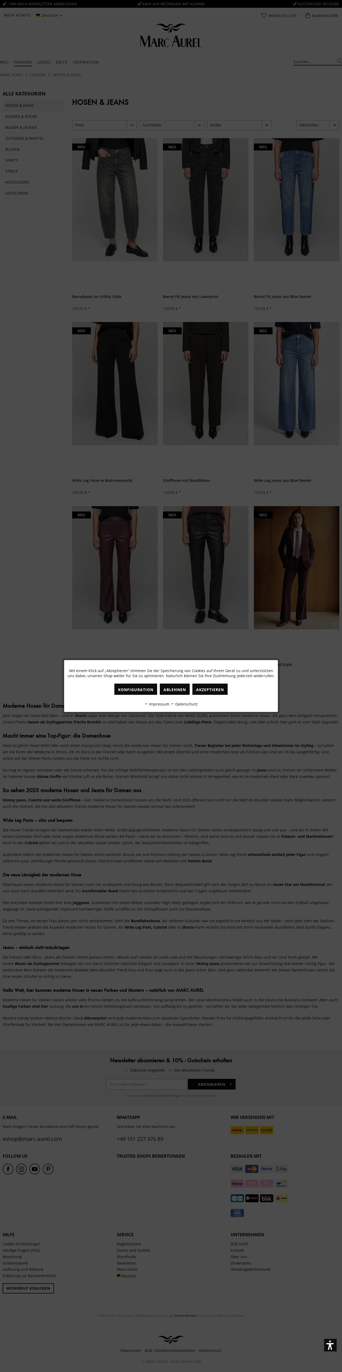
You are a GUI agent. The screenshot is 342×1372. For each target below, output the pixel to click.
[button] (330, 1345)
